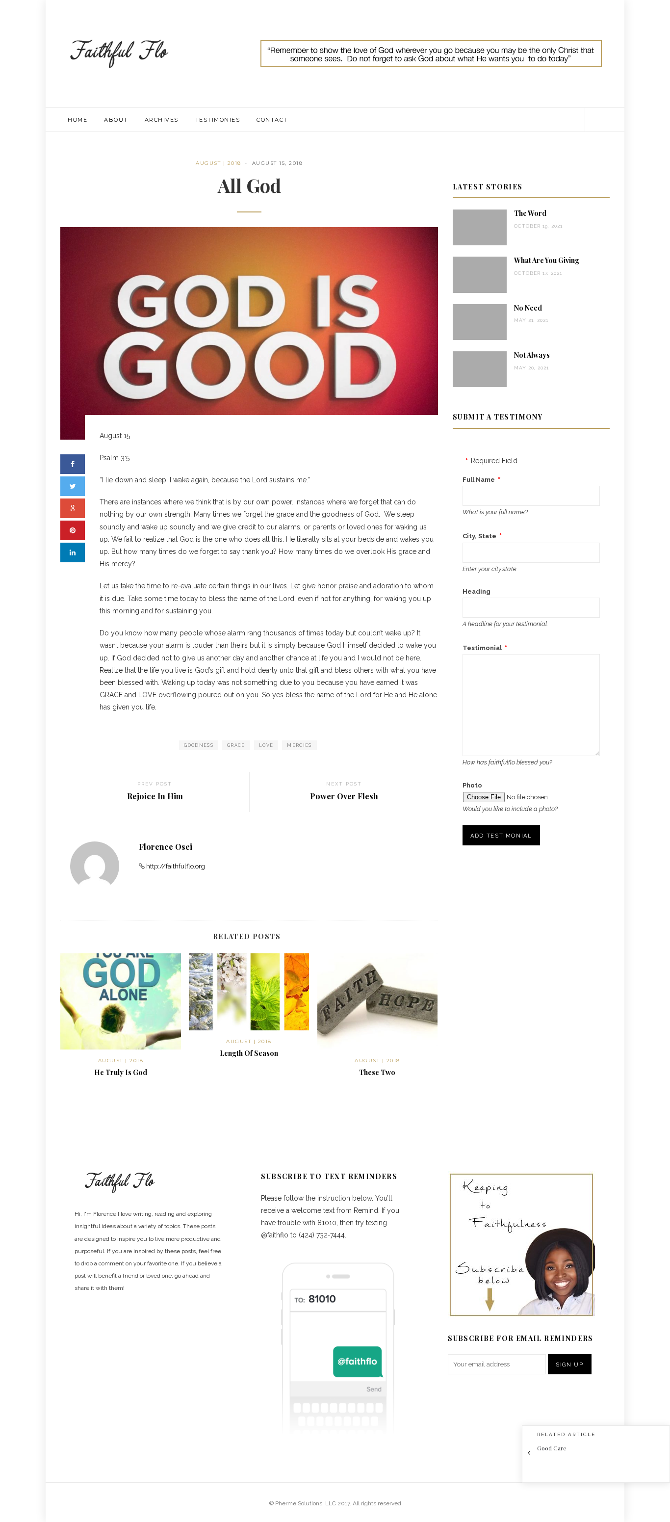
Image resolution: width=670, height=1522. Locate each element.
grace (236, 745)
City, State (479, 536)
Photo (472, 785)
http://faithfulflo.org (175, 866)
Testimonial (482, 648)
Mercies (299, 745)
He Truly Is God (120, 1072)
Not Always (532, 355)
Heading (476, 591)
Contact (272, 119)
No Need (528, 308)
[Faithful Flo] (119, 53)
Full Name (479, 479)
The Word (530, 213)
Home (77, 119)
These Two (377, 1072)
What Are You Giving (546, 260)
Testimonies (217, 119)
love (266, 745)
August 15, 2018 (277, 163)
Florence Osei (165, 846)
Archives (162, 119)
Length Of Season (249, 1053)
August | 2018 (218, 163)
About (116, 119)
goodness (198, 745)
